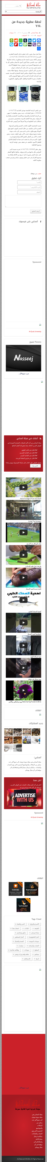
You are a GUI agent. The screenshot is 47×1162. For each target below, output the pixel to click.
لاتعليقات (24, 35)
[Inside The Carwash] (23, 510)
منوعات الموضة (34, 941)
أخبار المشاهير (19, 937)
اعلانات (26, 928)
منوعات (26, 950)
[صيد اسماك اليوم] (23, 645)
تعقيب (39, 173)
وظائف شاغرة (14, 950)
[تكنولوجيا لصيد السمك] (23, 623)
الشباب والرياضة (34, 946)
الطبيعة (36, 928)
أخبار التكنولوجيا (34, 937)
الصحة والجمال (19, 941)
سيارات (21, 946)
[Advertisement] (23, 294)
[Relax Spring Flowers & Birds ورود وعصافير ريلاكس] (23, 690)
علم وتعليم (27, 959)
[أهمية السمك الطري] (23, 600)
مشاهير (36, 954)
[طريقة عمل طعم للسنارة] (23, 555)
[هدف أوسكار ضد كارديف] (23, 532)
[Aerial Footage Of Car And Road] (23, 487)
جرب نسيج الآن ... (23, 1088)
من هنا (34, 466)
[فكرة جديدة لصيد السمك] (23, 577)
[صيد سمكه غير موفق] (23, 668)
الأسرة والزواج (34, 924)
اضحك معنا (15, 928)
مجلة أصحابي (34, 33)
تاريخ (37, 959)
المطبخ (37, 950)
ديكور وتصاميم (21, 933)
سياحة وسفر (35, 933)
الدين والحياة (21, 924)
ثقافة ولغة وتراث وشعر (22, 954)
